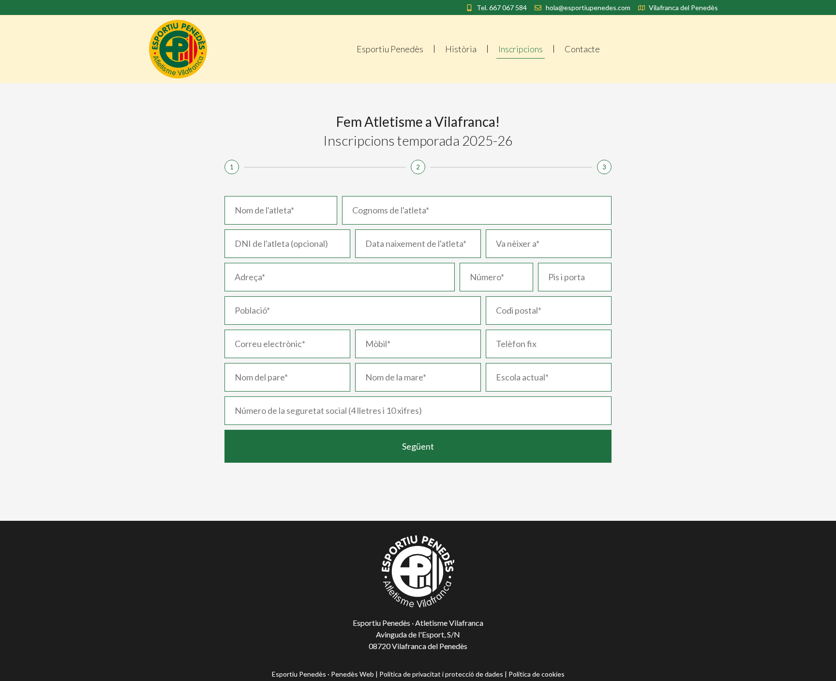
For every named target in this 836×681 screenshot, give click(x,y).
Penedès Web (352, 674)
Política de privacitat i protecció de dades (441, 674)
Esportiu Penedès (390, 49)
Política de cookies (536, 674)
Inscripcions (520, 49)
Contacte (582, 49)
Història (461, 49)
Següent (418, 446)
